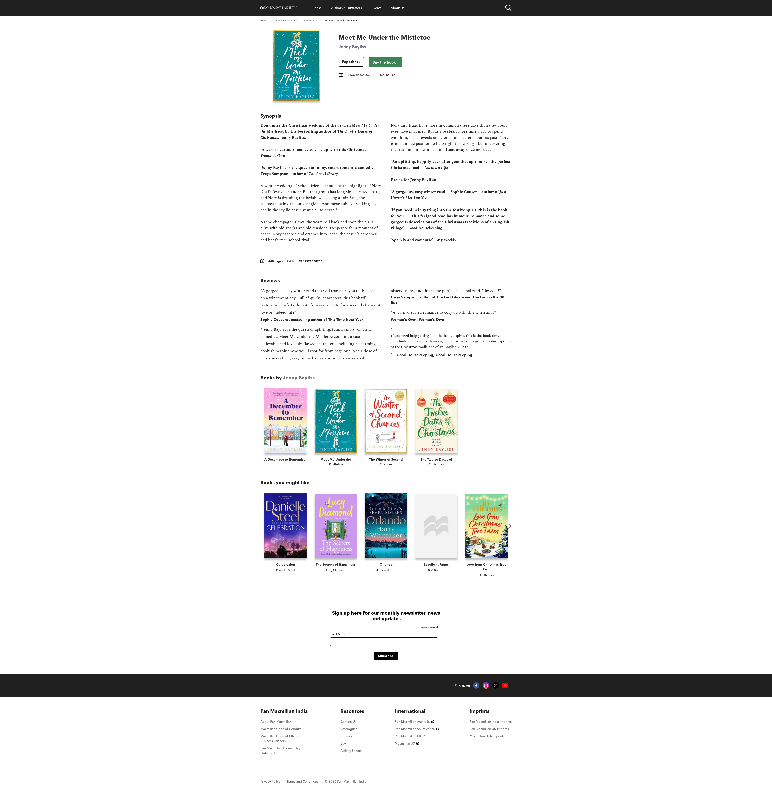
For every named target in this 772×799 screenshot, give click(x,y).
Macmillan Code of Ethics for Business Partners (281, 738)
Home (263, 20)
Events (376, 8)
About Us (397, 8)
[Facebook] (476, 685)
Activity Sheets (350, 751)
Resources (352, 711)
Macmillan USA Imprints (487, 736)
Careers (346, 736)
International (410, 711)
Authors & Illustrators (346, 8)
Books (316, 8)
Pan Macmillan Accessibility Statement (280, 750)
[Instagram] (486, 685)
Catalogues (348, 729)
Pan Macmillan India (284, 711)
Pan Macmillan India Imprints (491, 722)
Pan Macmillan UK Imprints (489, 729)
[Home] (279, 7)
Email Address (340, 634)
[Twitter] (495, 685)
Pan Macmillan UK (408, 736)
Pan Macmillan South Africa (415, 729)
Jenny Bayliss (310, 20)
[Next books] (510, 526)
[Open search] (508, 8)
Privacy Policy (270, 781)
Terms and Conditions (302, 781)
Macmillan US (405, 743)
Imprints (479, 711)
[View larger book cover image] (296, 65)
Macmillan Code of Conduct (280, 729)
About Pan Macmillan (276, 722)
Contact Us (348, 722)
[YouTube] (505, 685)
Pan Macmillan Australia (412, 722)
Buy (343, 743)
